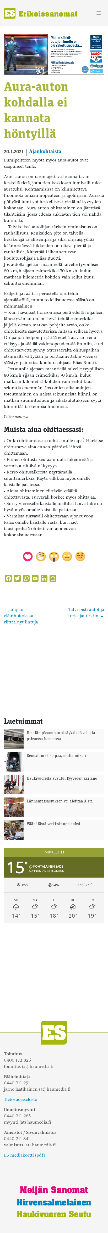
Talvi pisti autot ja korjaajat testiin (85, 612)
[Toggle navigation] (99, 13)
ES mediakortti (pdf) (24, 1155)
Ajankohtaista (45, 151)
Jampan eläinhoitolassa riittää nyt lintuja (21, 615)
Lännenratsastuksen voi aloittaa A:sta (60, 802)
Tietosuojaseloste (20, 1099)
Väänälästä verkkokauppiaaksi (53, 824)
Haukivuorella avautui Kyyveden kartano (62, 779)
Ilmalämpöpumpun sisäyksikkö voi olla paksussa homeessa (61, 736)
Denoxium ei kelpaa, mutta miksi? (57, 756)
